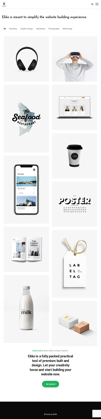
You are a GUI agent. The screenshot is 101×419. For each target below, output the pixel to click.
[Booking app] (26, 190)
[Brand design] (26, 309)
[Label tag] (74, 264)
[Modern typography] (74, 204)
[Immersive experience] (74, 59)
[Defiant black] (26, 59)
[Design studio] (74, 107)
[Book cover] (26, 249)
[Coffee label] (74, 155)
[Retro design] (26, 119)
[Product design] (74, 323)
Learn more (37, 350)
